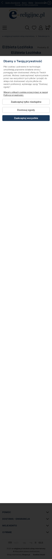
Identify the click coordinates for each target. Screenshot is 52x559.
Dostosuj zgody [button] (26, 109)
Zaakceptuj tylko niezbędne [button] (26, 101)
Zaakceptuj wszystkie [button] (26, 118)
